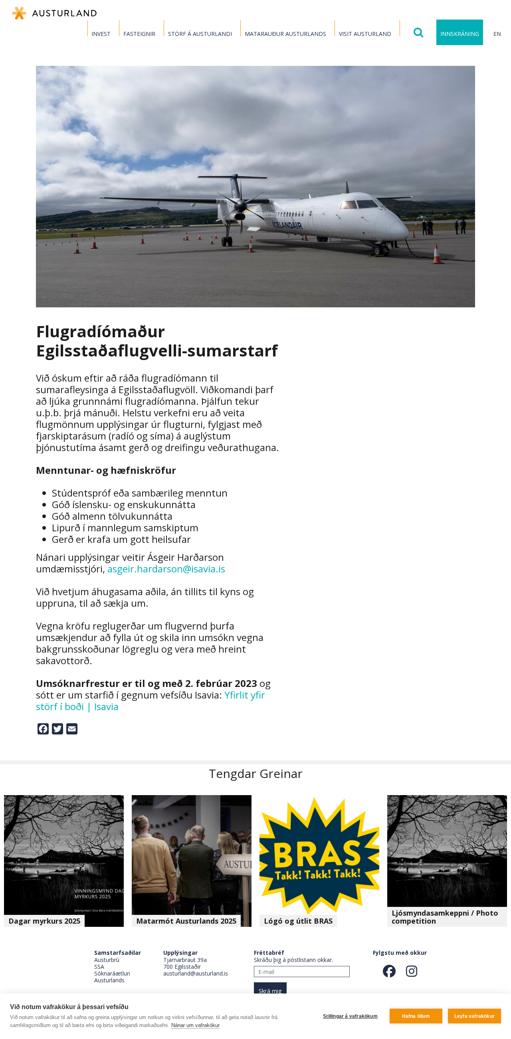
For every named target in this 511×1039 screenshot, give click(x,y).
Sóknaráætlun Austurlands (112, 977)
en (497, 34)
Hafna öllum (416, 1016)
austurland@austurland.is (195, 973)
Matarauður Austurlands (285, 34)
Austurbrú (106, 960)
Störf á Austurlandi (200, 34)
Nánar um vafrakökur (195, 1025)
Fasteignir (139, 34)
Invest (101, 34)
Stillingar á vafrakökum (350, 1016)
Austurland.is (54, 13)
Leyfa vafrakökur (474, 1016)
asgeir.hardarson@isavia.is (166, 568)
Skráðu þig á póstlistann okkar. (293, 959)
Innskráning (459, 34)
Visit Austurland (365, 34)
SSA (99, 966)
